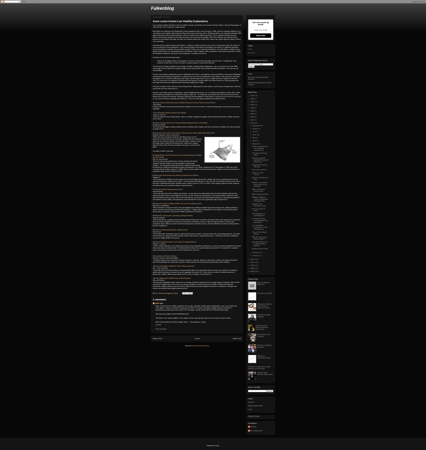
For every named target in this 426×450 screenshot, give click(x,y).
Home (197, 338)
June (254, 135)
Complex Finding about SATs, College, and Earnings (259, 367)
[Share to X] (187, 293)
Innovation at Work (259, 170)
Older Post (237, 338)
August (255, 128)
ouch (250, 409)
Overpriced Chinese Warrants (259, 166)
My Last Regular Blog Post (263, 283)
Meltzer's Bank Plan (255, 406)
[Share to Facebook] (189, 293)
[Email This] (183, 293)
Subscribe (260, 36)
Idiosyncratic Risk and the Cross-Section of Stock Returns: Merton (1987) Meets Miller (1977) (184, 133)
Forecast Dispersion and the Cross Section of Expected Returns (175, 242)
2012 (253, 259)
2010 (253, 265)
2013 (253, 123)
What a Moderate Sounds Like (258, 190)
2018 (253, 111)
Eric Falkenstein (256, 431)
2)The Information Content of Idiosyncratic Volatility (169, 113)
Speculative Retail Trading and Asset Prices (168, 189)
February (256, 252)
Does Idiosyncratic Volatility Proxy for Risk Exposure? (173, 278)
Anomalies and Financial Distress (166, 256)
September (256, 125)
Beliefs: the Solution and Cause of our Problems (260, 184)
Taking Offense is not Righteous (258, 214)
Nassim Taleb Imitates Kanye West (265, 373)
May (254, 138)
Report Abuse (254, 416)
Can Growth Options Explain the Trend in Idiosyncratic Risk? (175, 266)
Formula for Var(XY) (264, 293)
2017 (253, 114)
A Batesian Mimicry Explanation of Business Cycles (264, 306)
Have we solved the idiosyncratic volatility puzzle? (171, 230)
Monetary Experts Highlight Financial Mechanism (260, 160)
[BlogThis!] (185, 293)
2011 (253, 262)
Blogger (216, 445)
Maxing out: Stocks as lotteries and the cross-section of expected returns (178, 203)
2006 (154, 27)
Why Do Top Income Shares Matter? (259, 238)
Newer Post (157, 338)
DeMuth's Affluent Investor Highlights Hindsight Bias (260, 199)
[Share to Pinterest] (192, 293)
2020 (253, 105)
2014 (253, 120)
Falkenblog (162, 8)
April (254, 141)
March (255, 144)
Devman (253, 427)
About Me (251, 53)
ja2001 (157, 303)
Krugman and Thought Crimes (259, 205)
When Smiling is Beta (260, 194)
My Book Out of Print (260, 249)
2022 (253, 102)
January (255, 255)
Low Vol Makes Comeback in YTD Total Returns (259, 227)
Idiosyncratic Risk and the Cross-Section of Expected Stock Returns (176, 175)
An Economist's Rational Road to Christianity (262, 327)
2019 (253, 108)
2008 (253, 271)
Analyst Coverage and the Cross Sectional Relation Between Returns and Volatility (180, 123)
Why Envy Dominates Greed (263, 357)
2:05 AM (158, 325)
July (254, 131)
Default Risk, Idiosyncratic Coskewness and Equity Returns (173, 215)
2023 (253, 99)
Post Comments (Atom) (201, 346)
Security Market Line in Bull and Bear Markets (260, 244)
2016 (253, 117)
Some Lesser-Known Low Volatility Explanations (260, 148)
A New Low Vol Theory (257, 174)
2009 (160, 27)
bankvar (251, 402)
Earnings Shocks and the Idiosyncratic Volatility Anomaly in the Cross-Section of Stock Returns (185, 103)
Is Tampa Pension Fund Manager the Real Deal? (260, 220)
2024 (253, 96)
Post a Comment (161, 329)
